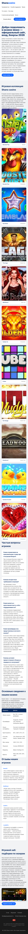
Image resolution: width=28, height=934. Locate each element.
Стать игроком (19, 19)
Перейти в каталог (8, 903)
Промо (23, 7)
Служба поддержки (16, 7)
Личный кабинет (7, 19)
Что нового (4, 11)
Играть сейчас (6, 75)
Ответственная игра (20, 916)
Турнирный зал (5, 7)
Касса (16, 15)
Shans (8, 3)
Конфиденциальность (8, 916)
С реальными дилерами (8, 15)
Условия (20, 912)
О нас (7, 912)
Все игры (10, 11)
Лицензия (13, 912)
